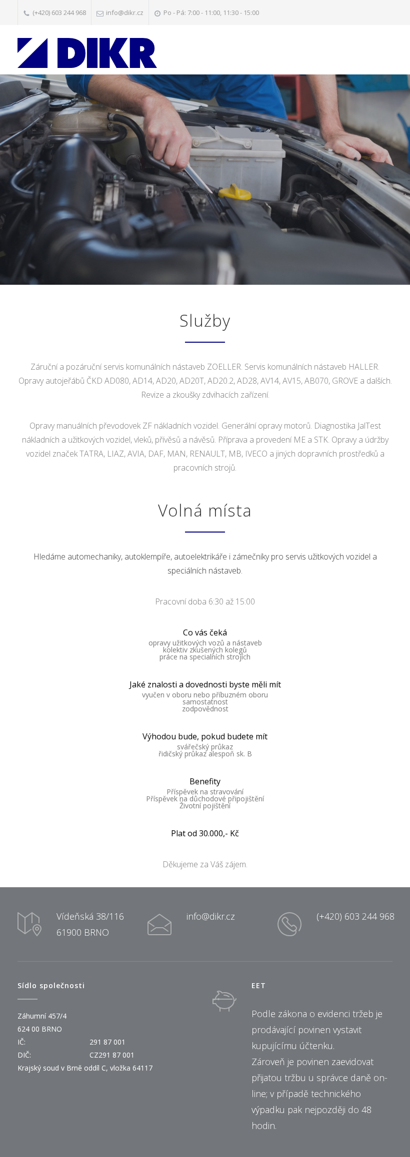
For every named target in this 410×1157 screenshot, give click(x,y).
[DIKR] (87, 53)
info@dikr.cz (125, 12)
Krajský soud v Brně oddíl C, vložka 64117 (85, 1068)
